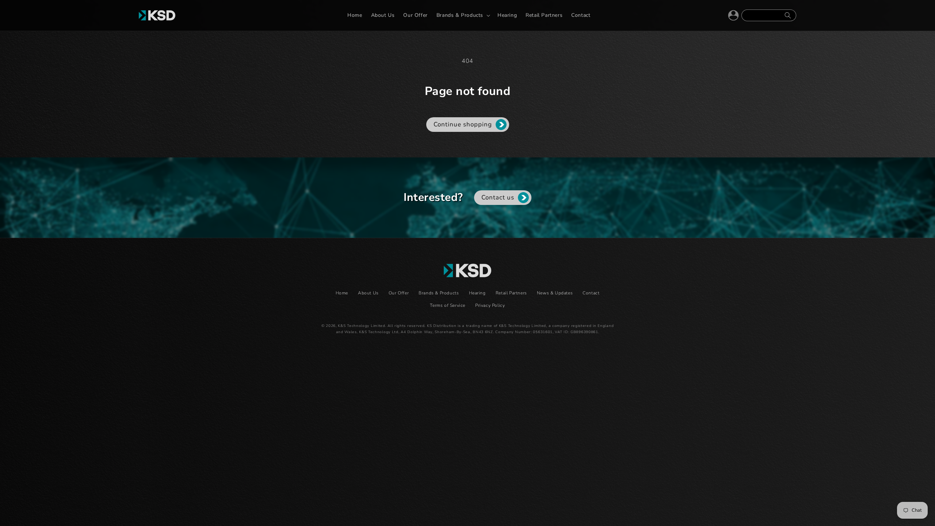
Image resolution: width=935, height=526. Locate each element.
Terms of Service (447, 305)
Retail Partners (511, 293)
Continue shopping (463, 124)
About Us (368, 293)
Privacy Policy (490, 305)
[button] (462, 15)
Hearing (477, 293)
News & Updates (555, 293)
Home (342, 293)
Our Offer (399, 293)
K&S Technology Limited (361, 325)
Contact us (497, 197)
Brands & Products (439, 293)
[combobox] (769, 15)
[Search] (788, 15)
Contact (591, 293)
